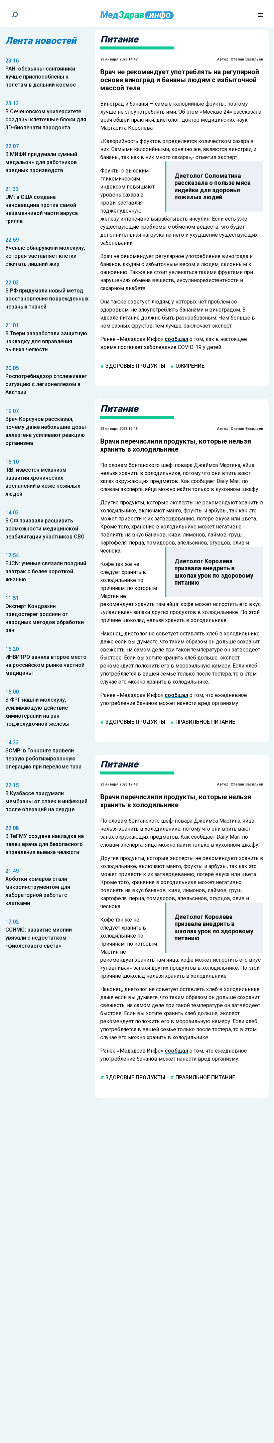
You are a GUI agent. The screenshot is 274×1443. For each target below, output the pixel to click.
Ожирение (189, 366)
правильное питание (204, 721)
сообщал (176, 339)
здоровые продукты (134, 366)
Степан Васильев (247, 59)
